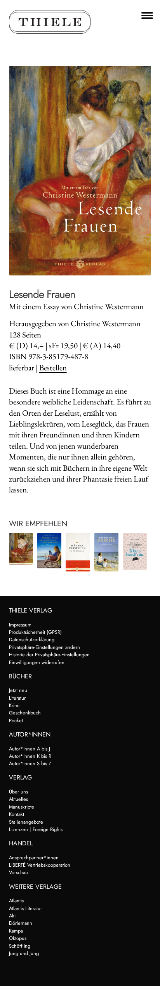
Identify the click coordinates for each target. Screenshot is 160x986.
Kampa (16, 930)
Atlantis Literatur (25, 908)
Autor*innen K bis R (30, 756)
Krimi (14, 705)
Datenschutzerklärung (31, 639)
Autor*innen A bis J (29, 748)
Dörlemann (20, 923)
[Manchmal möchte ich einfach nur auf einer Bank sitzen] (49, 550)
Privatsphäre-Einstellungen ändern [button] (44, 647)
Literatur (17, 698)
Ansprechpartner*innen (34, 857)
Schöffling (19, 946)
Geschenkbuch (25, 712)
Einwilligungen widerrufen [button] (36, 662)
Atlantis (16, 900)
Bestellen (53, 367)
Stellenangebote (26, 822)
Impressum (20, 624)
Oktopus (17, 938)
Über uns (18, 791)
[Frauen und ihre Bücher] (21, 548)
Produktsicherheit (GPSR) (35, 632)
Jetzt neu (18, 690)
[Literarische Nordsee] (106, 552)
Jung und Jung (24, 953)
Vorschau (18, 872)
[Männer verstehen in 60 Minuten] (78, 552)
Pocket (16, 720)
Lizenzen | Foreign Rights (36, 829)
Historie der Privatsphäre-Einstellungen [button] (49, 654)
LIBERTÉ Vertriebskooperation (39, 865)
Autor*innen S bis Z (30, 763)
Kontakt (16, 814)
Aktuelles (18, 799)
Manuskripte (21, 806)
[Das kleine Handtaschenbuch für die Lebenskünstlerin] (135, 551)
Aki (12, 915)
